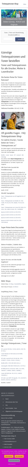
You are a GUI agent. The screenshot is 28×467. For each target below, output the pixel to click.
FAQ (6, 405)
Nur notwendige (19, 456)
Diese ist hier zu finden (6, 418)
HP (14, 155)
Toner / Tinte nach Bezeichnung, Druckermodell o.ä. (14, 34)
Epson (11, 155)
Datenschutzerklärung (14, 460)
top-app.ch (18, 464)
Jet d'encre (15, 286)
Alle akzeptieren (8, 456)
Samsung (3, 157)
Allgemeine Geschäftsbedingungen (14, 411)
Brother (3, 155)
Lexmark (18, 155)
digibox (24, 284)
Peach (7, 399)
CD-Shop (11, 284)
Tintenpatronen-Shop (10, 3)
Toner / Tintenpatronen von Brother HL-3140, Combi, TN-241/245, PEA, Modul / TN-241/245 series (12, 202)
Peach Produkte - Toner (11, 408)
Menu (24, 4)
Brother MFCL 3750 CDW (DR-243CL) (10, 363)
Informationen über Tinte (12, 402)
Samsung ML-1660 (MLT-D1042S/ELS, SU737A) (13, 366)
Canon (7, 155)
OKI (22, 155)
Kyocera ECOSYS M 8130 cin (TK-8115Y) (11, 212)
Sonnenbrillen (17, 284)
